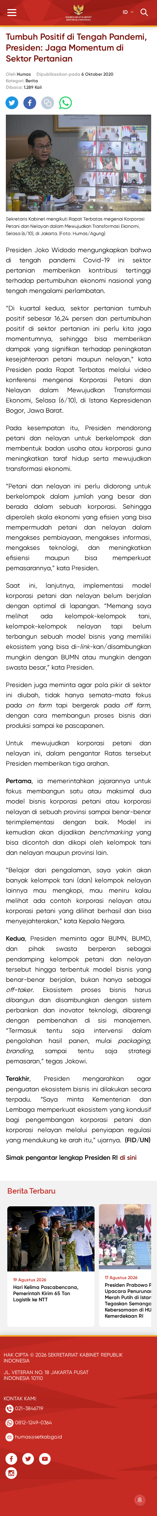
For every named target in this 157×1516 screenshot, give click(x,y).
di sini (128, 1158)
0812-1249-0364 (33, 1422)
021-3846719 (28, 1408)
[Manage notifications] (140, 1500)
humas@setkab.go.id (38, 1437)
